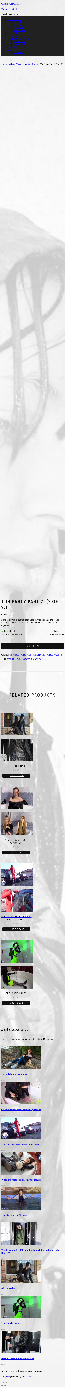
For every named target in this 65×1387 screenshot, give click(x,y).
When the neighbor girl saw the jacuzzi (21, 1179)
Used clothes (13, 33)
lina (14, 659)
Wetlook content (9, 9)
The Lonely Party (10, 1323)
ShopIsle (5, 1376)
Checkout (18, 52)
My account (13, 36)
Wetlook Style (20, 22)
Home (4, 64)
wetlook (58, 654)
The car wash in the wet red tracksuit (20, 1144)
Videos (12, 64)
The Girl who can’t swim (14, 1215)
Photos (16, 654)
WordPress (26, 1376)
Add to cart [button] (17, 776)
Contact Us (12, 47)
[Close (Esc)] (11, 1382)
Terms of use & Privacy (18, 38)
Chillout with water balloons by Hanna (21, 1109)
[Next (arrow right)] (5, 1385)
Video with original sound (27, 64)
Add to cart (34, 646)
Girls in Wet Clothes (11, 3)
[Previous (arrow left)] (2, 1385)
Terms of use (19, 41)
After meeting (8, 1288)
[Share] (8, 1382)
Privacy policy (20, 44)
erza (9, 659)
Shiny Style (18, 25)
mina (19, 659)
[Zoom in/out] (2, 1382)
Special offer (19, 30)
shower (26, 659)
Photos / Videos (14, 19)
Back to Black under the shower (17, 1358)
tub (32, 659)
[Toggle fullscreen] (5, 1382)
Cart (9, 49)
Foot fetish (18, 27)
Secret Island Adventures (14, 1074)
